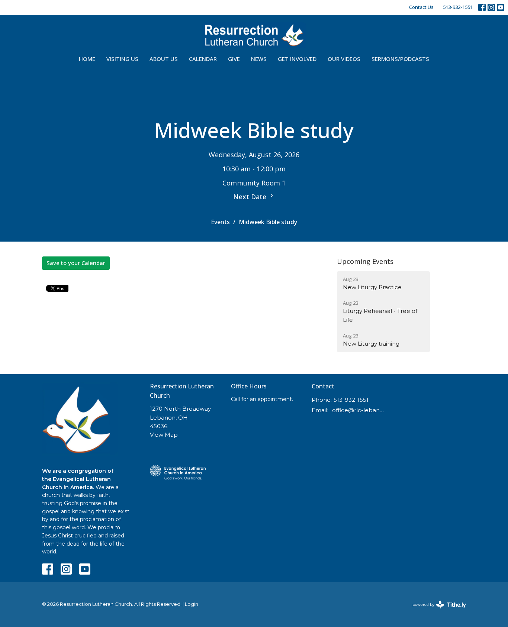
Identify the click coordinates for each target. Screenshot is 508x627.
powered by (435, 611)
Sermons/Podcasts (400, 58)
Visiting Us (122, 58)
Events (220, 222)
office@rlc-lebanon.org (358, 410)
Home (87, 58)
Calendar (203, 58)
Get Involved (297, 58)
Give (234, 58)
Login (191, 604)
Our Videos (344, 58)
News (259, 58)
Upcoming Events (365, 261)
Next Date (250, 196)
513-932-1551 (458, 7)
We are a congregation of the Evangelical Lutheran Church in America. (77, 479)
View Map (164, 434)
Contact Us (421, 7)
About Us (163, 58)
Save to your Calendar (75, 262)
